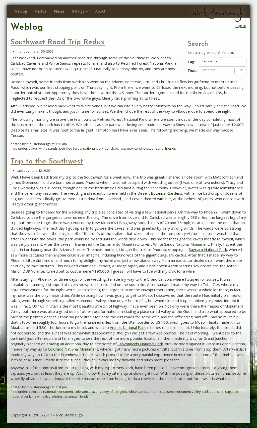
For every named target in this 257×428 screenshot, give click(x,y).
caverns (70, 217)
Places (59, 11)
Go (240, 70)
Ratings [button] (78, 11)
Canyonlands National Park (140, 343)
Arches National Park (128, 327)
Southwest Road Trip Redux (58, 42)
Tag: (191, 61)
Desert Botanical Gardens (160, 193)
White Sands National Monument (181, 244)
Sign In (240, 25)
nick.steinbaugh (218, 13)
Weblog (20, 11)
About (100, 11)
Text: (191, 70)
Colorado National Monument (73, 349)
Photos (40, 11)
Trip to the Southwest (47, 161)
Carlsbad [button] (208, 61)
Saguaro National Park (208, 249)
